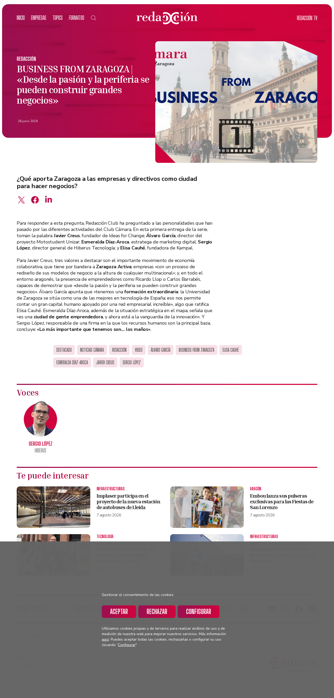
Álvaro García (160, 350)
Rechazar (157, 611)
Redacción (26, 59)
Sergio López (132, 362)
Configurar (198, 611)
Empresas (38, 17)
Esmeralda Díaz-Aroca (72, 362)
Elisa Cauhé (231, 350)
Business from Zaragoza (196, 350)
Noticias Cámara (92, 350)
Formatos (76, 17)
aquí (105, 639)
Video (138, 350)
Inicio (21, 17)
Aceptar (119, 611)
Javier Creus (105, 362)
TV (307, 17)
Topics (57, 17)
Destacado (64, 350)
